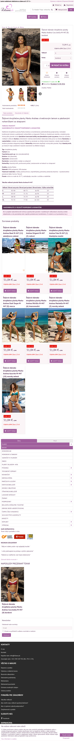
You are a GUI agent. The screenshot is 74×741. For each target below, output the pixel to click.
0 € (71, 10)
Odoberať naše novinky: (10, 624)
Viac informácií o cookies (9, 739)
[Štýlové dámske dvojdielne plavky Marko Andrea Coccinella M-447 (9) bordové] (21, 57)
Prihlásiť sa (57, 5)
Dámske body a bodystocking (13, 508)
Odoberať (6, 635)
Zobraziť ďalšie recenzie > (9, 559)
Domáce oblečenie (9, 488)
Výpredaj (5, 525)
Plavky (4, 444)
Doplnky (5, 522)
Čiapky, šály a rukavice (10, 512)
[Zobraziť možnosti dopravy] (18, 539)
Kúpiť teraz (11, 291)
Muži (55, 441)
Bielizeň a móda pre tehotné (13, 505)
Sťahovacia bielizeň (9, 491)
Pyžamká (5, 468)
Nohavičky (6, 475)
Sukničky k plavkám (9, 458)
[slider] (21, 105)
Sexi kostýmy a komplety (11, 515)
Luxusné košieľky (8, 495)
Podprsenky (6, 502)
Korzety (5, 518)
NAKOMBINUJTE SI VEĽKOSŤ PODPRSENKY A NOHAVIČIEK (21, 128)
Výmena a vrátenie (56, 1)
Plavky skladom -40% (10, 464)
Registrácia (69, 5)
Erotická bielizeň (8, 485)
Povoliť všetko (66, 735)
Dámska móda (7, 478)
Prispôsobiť (66, 738)
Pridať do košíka (61, 65)
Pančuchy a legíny (9, 481)
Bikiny (4, 448)
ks (49, 65)
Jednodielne (6, 451)
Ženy (19, 441)
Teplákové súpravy (9, 471)
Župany (4, 498)
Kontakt (71, 1)
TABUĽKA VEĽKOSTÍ (8, 126)
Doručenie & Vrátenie (22, 113)
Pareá (4, 461)
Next (40, 93)
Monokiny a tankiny (9, 454)
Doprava (65, 1)
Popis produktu (7, 113)
